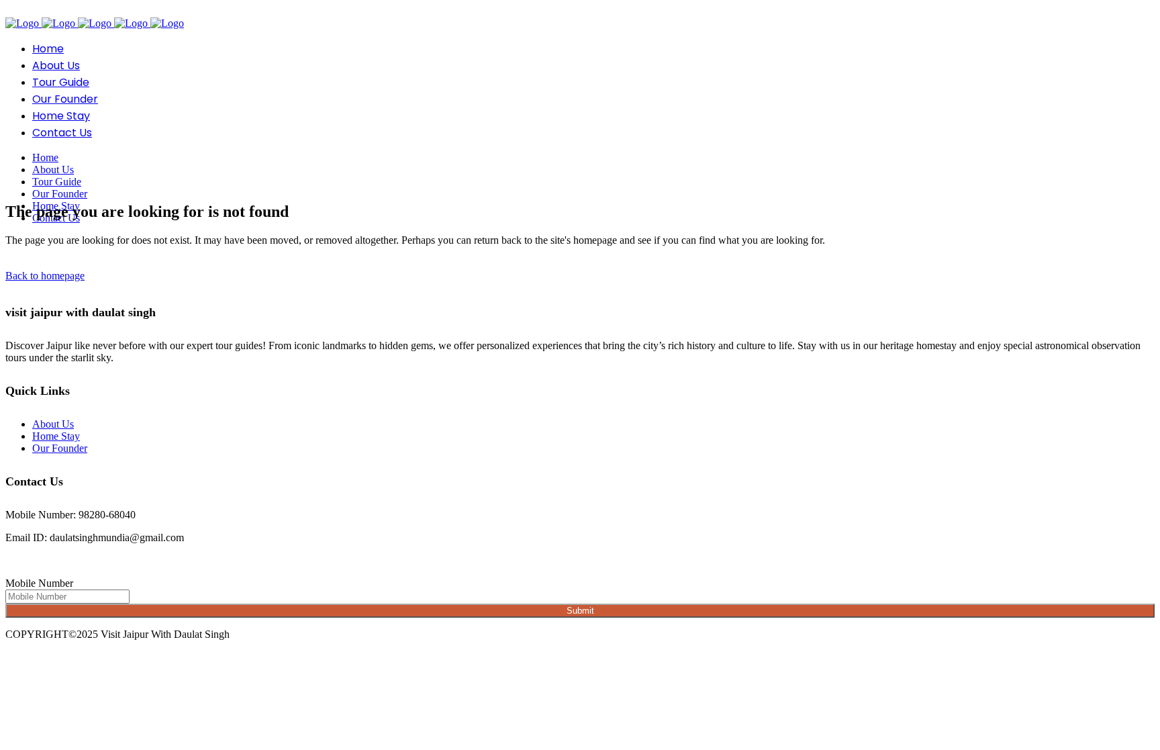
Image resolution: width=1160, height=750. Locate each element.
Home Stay (56, 436)
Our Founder (59, 448)
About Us (53, 424)
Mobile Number (39, 583)
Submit (580, 611)
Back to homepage (45, 275)
